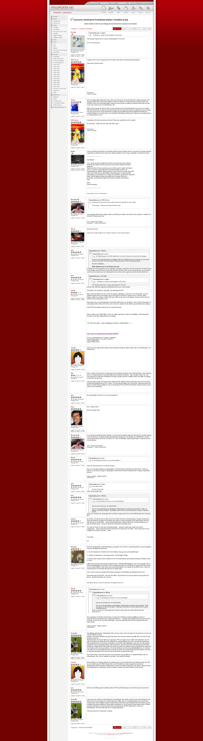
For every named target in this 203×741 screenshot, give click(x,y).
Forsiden (55, 16)
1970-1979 (56, 78)
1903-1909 (56, 64)
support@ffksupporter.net (126, 733)
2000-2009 (56, 84)
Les (54, 44)
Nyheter (54, 18)
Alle (150, 28)
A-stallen (55, 27)
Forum (54, 42)
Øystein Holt (111, 734)
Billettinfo (55, 97)
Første (124, 28)
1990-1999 (56, 82)
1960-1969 (56, 76)
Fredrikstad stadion (58, 103)
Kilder (55, 92)
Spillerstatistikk (57, 35)
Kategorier (74, 29)
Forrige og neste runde (59, 31)
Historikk (55, 54)
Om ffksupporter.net (58, 107)
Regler (55, 48)
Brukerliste (56, 52)
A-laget (54, 25)
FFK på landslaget (58, 60)
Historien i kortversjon (59, 88)
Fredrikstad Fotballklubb (85, 29)
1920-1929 (56, 68)
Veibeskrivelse (57, 105)
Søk (54, 46)
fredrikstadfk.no (57, 12)
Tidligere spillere (58, 37)
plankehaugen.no (67, 12)
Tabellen (55, 33)
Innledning (56, 56)
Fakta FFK (56, 90)
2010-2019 (56, 86)
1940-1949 (56, 72)
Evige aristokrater (58, 58)
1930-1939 (56, 70)
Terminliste (56, 29)
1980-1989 (56, 80)
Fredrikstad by (57, 101)
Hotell (55, 99)
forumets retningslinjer (100, 193)
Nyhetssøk (56, 23)
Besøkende (55, 94)
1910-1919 (56, 66)
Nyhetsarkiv (56, 21)
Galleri (54, 39)
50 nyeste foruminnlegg (60, 50)
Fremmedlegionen (58, 62)
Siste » (145, 28)
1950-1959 (56, 74)
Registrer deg (145, 3)
